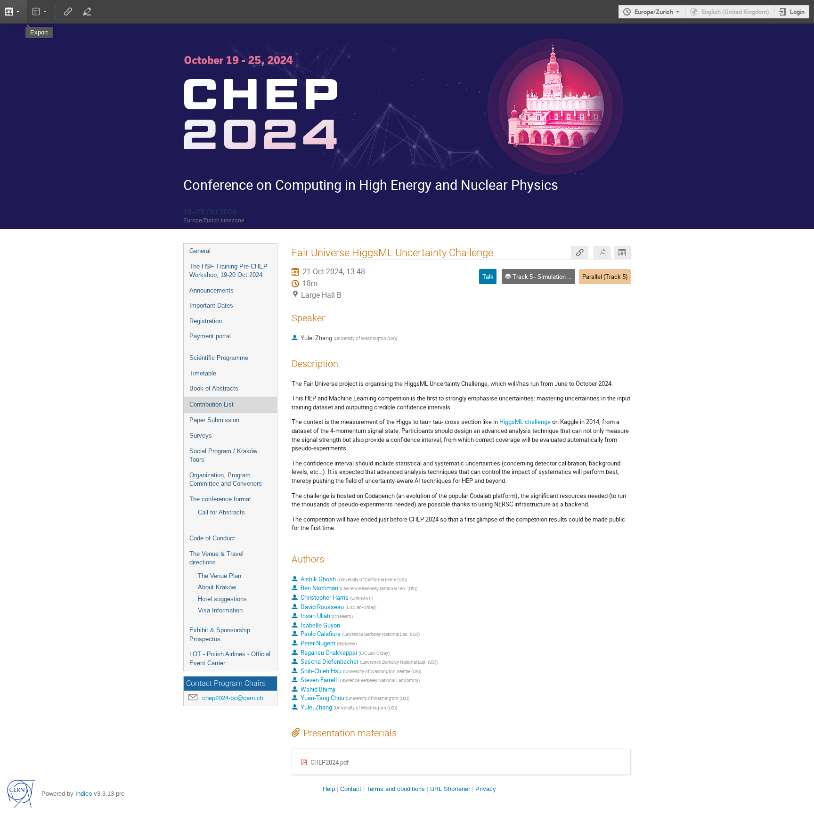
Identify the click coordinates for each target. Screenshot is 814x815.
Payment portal (210, 336)
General (200, 250)
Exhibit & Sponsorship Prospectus (219, 635)
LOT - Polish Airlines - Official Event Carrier (229, 659)
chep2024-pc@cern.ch (232, 698)
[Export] (622, 253)
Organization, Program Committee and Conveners (225, 480)
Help (329, 789)
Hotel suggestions (222, 599)
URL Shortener (450, 789)
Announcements (211, 290)
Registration (205, 321)
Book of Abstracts (213, 388)
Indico (83, 794)
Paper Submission (214, 420)
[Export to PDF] (602, 253)
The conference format (220, 499)
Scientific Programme (218, 357)
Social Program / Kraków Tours (223, 456)
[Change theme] (40, 12)
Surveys (200, 435)
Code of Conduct (212, 538)
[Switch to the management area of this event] (86, 12)
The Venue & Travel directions (216, 558)
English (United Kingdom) (735, 12)
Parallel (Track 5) (605, 276)
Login (797, 12)
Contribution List (211, 404)
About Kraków (217, 587)
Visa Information (220, 610)
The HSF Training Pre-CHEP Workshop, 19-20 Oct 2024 (228, 271)
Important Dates (211, 305)
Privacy (485, 789)
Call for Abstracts (221, 512)
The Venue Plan (219, 575)
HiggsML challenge (525, 421)
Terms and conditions (395, 789)
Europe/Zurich (654, 12)
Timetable (202, 373)
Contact (350, 789)
